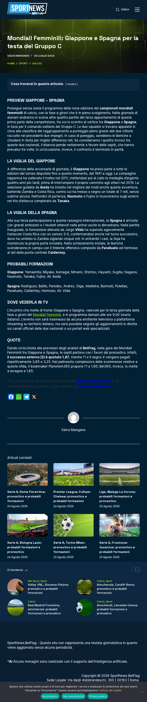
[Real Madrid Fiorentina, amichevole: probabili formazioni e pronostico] (15, 607)
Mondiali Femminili (47, 315)
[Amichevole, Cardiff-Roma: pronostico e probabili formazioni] (84, 587)
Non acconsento (73, 696)
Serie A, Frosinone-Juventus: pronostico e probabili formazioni (117, 547)
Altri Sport (33, 580)
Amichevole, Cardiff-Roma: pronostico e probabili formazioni (116, 589)
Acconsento (50, 696)
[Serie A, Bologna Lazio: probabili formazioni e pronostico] (27, 525)
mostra (71, 84)
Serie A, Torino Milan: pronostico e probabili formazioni (70, 547)
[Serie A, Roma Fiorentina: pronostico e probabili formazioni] (27, 474)
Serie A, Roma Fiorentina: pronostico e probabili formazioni (26, 496)
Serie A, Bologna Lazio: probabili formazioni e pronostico (24, 547)
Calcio (101, 580)
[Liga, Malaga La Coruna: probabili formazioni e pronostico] (119, 474)
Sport (44, 580)
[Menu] (137, 9)
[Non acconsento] (142, 692)
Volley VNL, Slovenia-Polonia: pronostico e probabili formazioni (48, 589)
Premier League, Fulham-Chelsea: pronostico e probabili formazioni (72, 496)
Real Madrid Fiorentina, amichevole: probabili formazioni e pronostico (44, 609)
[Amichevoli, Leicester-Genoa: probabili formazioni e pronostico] (84, 607)
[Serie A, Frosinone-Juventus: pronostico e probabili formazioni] (119, 525)
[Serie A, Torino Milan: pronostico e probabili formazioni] (73, 525)
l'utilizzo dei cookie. (110, 690)
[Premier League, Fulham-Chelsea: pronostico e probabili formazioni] (73, 474)
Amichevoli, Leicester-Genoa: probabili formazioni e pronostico (117, 609)
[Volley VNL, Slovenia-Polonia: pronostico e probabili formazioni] (15, 587)
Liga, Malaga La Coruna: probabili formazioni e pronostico (117, 496)
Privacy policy (97, 696)
